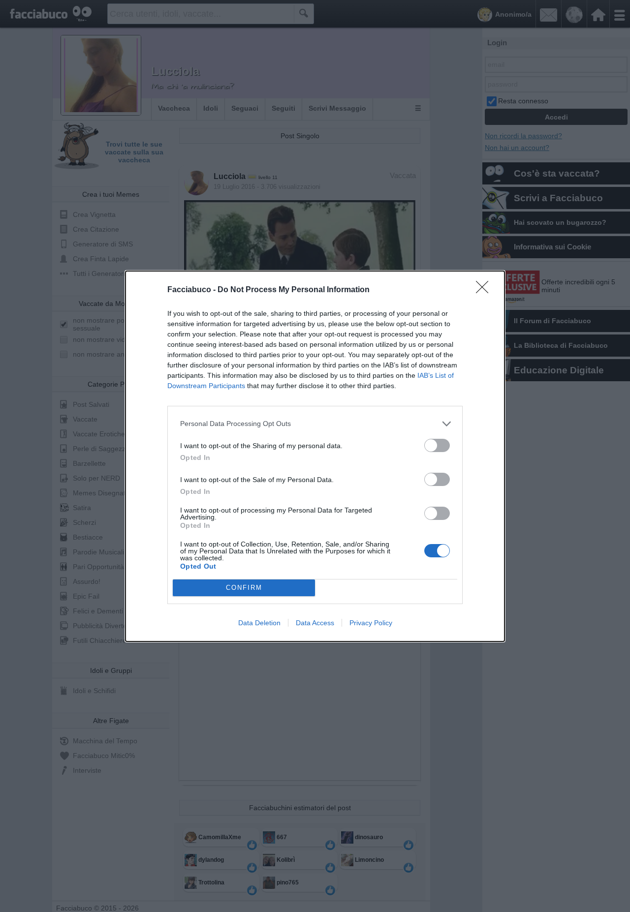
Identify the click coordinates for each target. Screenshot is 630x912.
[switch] (437, 445)
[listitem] (315, 424)
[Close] (485, 290)
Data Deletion (259, 623)
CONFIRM (244, 587)
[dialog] (315, 456)
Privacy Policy (370, 623)
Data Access (315, 623)
